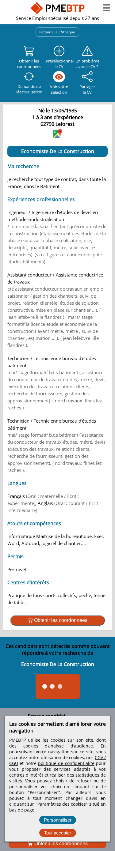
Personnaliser (57, 820)
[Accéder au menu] (106, 8)
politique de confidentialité (66, 763)
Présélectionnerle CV (59, 63)
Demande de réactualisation (29, 89)
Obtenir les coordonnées (60, 843)
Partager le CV (87, 89)
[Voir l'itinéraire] (57, 136)
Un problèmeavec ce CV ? (87, 63)
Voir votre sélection (59, 89)
